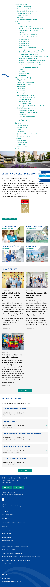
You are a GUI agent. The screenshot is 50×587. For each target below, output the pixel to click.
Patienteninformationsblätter (12, 553)
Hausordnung (6, 564)
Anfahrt (7, 487)
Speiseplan (5, 518)
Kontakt (4, 571)
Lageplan (18, 487)
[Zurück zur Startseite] (6, 75)
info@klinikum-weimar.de (15, 494)
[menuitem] (21, 4)
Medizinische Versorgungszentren (13, 522)
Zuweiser (5, 511)
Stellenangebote (7, 515)
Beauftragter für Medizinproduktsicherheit (17, 560)
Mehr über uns (9, 219)
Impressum (5, 574)
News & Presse (7, 530)
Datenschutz (6, 578)
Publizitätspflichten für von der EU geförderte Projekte (21, 557)
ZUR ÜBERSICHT (25, 390)
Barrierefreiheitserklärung (11, 582)
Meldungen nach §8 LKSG (10, 549)
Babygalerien (6, 537)
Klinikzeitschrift (7, 541)
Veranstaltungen (7, 533)
